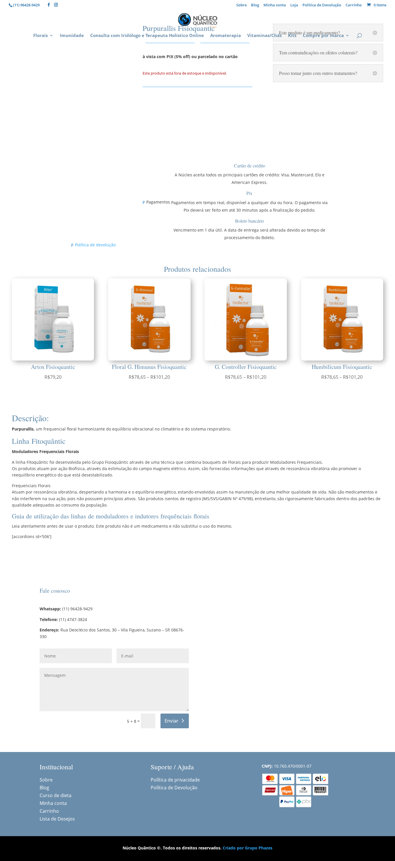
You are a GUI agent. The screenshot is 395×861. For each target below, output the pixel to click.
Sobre (241, 5)
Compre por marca (323, 35)
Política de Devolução (321, 5)
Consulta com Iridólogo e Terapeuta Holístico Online (147, 35)
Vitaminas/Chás (264, 35)
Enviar (171, 720)
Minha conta (274, 5)
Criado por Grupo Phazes (247, 848)
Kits (292, 35)
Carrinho (354, 5)
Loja (294, 5)
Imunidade (72, 35)
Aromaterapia (225, 35)
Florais (40, 35)
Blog (255, 5)
